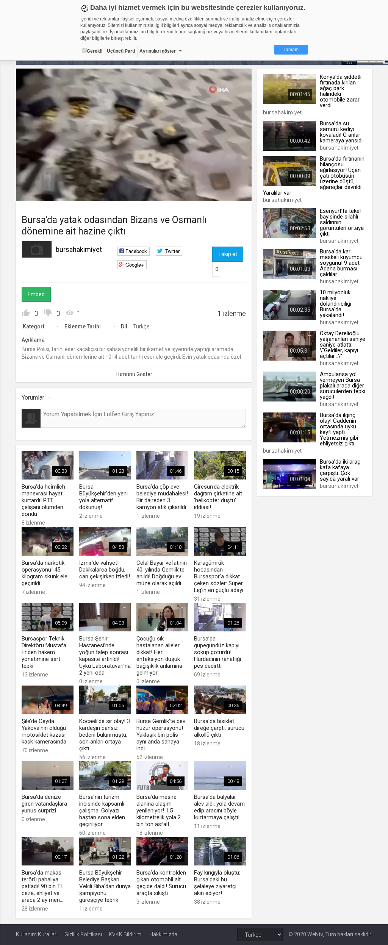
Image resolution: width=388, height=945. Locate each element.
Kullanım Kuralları (37, 934)
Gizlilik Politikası (83, 934)
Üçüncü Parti (121, 51)
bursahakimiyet (79, 249)
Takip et (227, 254)
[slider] (134, 180)
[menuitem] (225, 192)
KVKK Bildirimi (125, 934)
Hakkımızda (163, 934)
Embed (36, 294)
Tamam (291, 49)
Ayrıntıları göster (157, 51)
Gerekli (94, 51)
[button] (40, 191)
